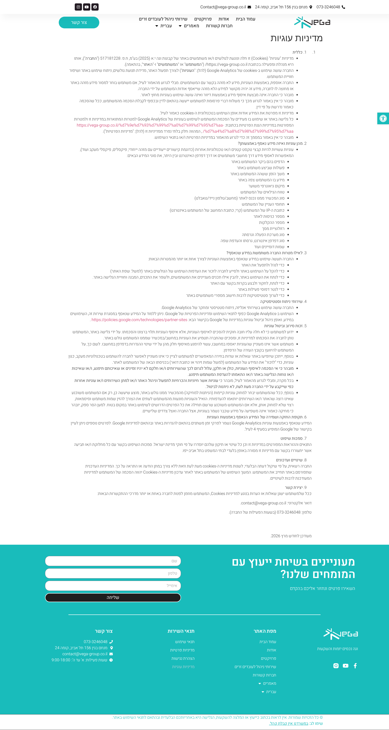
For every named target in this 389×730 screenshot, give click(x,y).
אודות (224, 19)
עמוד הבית (246, 19)
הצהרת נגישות (183, 658)
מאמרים (191, 26)
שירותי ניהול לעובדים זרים (163, 19)
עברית (166, 26)
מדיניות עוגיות (183, 667)
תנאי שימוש (184, 642)
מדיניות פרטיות (182, 650)
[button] (383, 118)
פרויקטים (203, 19)
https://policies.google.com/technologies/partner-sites (139, 320)
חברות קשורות (219, 26)
